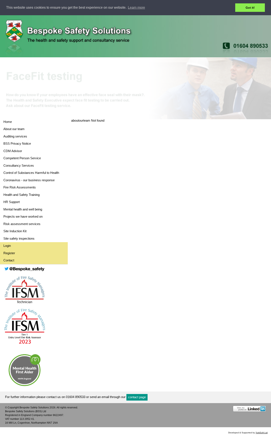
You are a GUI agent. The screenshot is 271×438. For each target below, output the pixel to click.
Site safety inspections (19, 238)
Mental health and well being (22, 209)
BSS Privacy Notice (17, 143)
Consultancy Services (18, 165)
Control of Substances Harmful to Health (31, 172)
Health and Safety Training (21, 194)
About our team (14, 129)
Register (9, 253)
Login (7, 245)
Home (7, 122)
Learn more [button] (136, 7)
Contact (8, 260)
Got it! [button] (250, 7)
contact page (137, 397)
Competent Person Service (22, 158)
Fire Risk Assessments (19, 187)
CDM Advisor (12, 151)
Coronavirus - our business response (29, 180)
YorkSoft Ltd (262, 432)
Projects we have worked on (23, 216)
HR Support (11, 202)
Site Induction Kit (14, 231)
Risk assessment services (21, 224)
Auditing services (15, 136)
